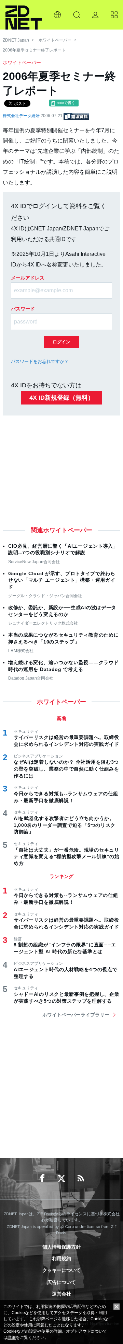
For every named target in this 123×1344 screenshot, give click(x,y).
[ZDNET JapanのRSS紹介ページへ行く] (80, 1178)
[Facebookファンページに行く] (42, 1178)
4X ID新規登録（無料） (61, 397)
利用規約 (61, 1258)
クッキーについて (61, 1270)
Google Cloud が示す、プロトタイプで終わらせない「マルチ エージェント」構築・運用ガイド (61, 580)
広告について (61, 1282)
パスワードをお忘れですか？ (40, 361)
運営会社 (61, 1294)
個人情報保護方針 (61, 1247)
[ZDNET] (23, 15)
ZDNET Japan (16, 40)
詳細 (12, 1337)
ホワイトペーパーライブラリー (75, 1014)
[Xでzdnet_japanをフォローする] (61, 1178)
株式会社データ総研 (22, 115)
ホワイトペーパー (55, 40)
